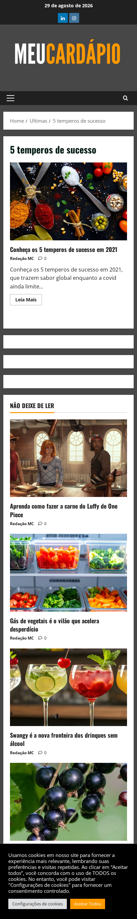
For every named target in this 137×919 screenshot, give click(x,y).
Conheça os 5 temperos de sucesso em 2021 (68, 201)
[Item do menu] (63, 18)
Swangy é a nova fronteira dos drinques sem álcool (64, 739)
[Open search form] (125, 98)
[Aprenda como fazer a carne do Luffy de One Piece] (68, 458)
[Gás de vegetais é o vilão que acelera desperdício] (68, 573)
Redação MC (22, 258)
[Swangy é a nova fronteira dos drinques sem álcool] (68, 687)
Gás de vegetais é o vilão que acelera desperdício (54, 624)
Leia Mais (28, 298)
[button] (10, 98)
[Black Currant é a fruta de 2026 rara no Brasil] (68, 802)
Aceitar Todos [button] (87, 904)
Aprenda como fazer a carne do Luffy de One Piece (63, 510)
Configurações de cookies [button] (37, 904)
